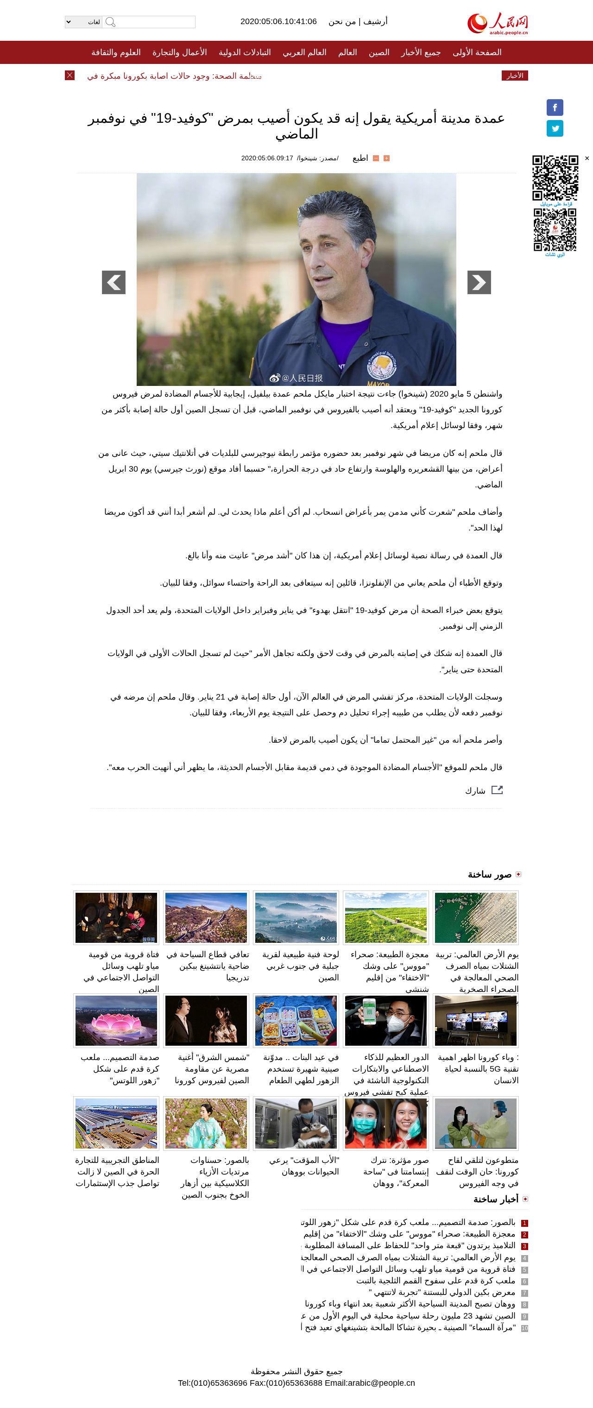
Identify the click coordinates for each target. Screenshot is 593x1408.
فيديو (256, 75)
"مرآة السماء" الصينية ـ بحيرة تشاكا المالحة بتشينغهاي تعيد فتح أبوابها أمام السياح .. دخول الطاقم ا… (345, 1327)
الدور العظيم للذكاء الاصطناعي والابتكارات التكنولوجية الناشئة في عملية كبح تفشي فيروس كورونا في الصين (386, 1081)
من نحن (343, 21)
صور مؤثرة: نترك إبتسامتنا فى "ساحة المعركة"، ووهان (396, 1171)
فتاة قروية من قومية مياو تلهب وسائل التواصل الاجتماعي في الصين (400, 1269)
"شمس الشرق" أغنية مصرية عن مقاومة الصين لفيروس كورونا (212, 1069)
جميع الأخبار (421, 52)
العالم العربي (305, 52)
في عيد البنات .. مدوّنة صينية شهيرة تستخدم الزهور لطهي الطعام (301, 1069)
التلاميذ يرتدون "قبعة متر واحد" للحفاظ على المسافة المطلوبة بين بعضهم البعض (379, 1245)
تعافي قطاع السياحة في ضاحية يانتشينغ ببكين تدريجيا (207, 966)
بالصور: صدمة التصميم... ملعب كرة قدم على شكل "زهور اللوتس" (402, 1222)
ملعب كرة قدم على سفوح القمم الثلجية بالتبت (436, 1280)
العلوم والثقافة (116, 52)
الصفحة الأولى (477, 52)
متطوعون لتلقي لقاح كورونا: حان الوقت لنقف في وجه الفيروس (477, 1171)
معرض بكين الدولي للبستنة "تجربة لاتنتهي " (442, 1292)
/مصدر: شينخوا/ (318, 158)
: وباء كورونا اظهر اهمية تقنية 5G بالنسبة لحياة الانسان (478, 1069)
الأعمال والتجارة (179, 52)
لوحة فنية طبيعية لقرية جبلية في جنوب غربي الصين (300, 966)
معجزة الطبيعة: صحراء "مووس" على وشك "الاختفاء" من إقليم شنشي (397, 1233)
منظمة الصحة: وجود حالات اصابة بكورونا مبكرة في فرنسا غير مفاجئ (158, 76)
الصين (379, 52)
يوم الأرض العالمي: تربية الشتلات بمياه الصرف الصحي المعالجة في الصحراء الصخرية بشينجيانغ (477, 978)
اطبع (360, 158)
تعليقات (290, 75)
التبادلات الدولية (245, 52)
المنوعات (329, 75)
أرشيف (374, 21)
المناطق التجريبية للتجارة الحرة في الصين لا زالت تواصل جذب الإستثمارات (117, 1171)
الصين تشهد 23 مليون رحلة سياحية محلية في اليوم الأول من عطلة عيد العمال (382, 1315)
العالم (347, 52)
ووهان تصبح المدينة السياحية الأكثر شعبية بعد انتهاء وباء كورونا (410, 1303)
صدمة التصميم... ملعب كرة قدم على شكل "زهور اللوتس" (120, 1069)
